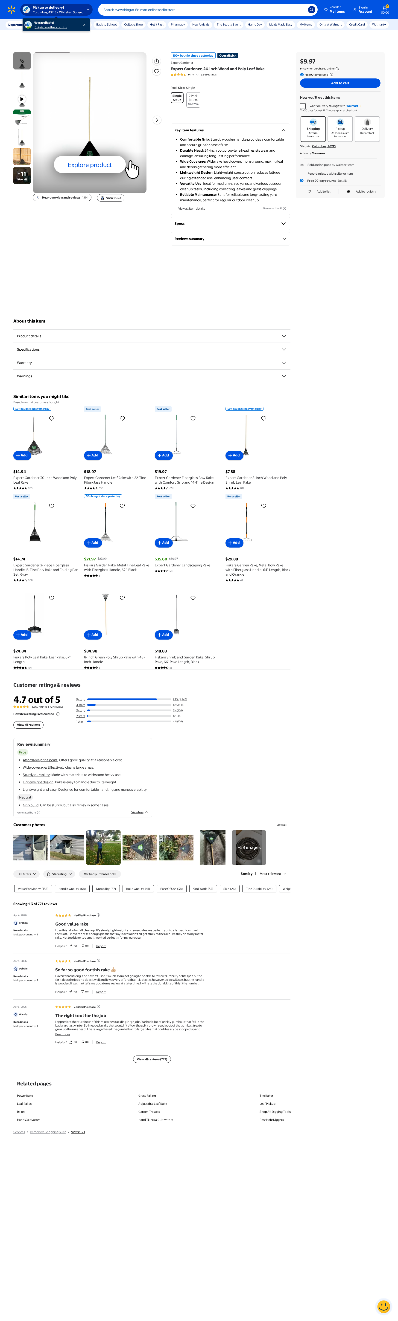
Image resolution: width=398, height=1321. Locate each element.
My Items (306, 24)
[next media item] (157, 120)
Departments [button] (17, 24)
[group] (194, 74)
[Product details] (284, 336)
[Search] (311, 9)
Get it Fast (157, 24)
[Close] (85, 25)
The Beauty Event (229, 24)
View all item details (191, 208)
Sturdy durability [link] (36, 775)
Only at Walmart (330, 24)
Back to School (106, 24)
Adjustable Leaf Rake (152, 1103)
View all (281, 825)
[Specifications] (284, 349)
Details (342, 180)
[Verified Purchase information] (98, 915)
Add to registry (366, 191)
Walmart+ (379, 24)
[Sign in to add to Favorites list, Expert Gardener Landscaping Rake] (193, 505)
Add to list (324, 191)
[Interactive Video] (22, 60)
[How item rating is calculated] (58, 714)
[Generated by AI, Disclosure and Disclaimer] (284, 208)
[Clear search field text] (301, 10)
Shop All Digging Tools (275, 1111)
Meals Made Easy (280, 24)
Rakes (21, 1111)
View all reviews (28, 725)
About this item (29, 321)
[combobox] (208, 10)
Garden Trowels (149, 1111)
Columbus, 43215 (324, 146)
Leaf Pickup (267, 1103)
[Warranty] (284, 362)
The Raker (266, 1095)
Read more (62, 1034)
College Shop (133, 24)
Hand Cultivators (28, 1120)
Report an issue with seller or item (330, 173)
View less (137, 812)
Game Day (255, 24)
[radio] (177, 97)
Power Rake (25, 1095)
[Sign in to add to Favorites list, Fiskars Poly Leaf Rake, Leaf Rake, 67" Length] (51, 597)
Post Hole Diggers (272, 1120)
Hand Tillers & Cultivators (155, 1120)
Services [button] (46, 24)
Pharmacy (178, 24)
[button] (334, 10)
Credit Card (357, 24)
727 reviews (56, 706)
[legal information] (337, 69)
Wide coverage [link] (34, 767)
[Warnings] (284, 376)
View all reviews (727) (152, 1059)
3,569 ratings (209, 74)
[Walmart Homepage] (12, 10)
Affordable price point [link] (40, 760)
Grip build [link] (30, 805)
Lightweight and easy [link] (40, 789)
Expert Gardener (182, 62)
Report (101, 946)
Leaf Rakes (24, 1103)
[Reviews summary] (197, 74)
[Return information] (330, 75)
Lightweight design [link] (38, 782)
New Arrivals (200, 24)
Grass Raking (147, 1095)
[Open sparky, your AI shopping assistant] (384, 1307)
